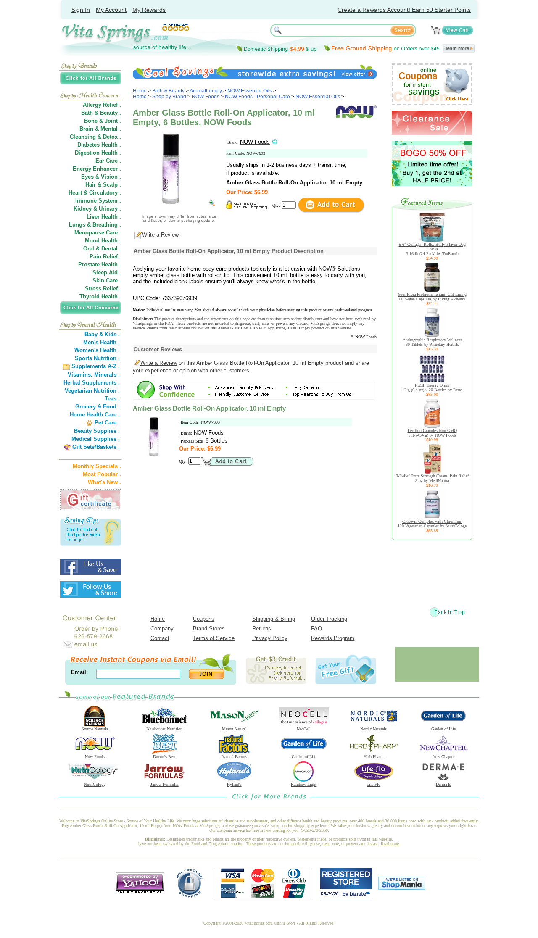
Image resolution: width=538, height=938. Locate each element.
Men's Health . (101, 342)
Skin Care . (106, 280)
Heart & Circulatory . (95, 193)
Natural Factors (234, 756)
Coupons (203, 619)
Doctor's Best (164, 756)
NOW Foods (205, 97)
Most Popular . (102, 474)
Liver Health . (104, 216)
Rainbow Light (303, 784)
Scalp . (112, 185)
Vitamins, (80, 375)
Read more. (390, 843)
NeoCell (304, 729)
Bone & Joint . (102, 121)
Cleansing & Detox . (95, 137)
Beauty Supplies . (97, 431)
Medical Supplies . (95, 439)
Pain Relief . (105, 256)
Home (140, 91)
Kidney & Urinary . (97, 209)
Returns (261, 628)
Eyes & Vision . (101, 177)
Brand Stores (209, 628)
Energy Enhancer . (97, 169)
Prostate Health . (99, 264)
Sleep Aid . (106, 272)
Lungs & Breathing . (95, 224)
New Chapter (443, 756)
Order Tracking (329, 619)
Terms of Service (214, 638)
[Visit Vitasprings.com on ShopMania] (401, 888)
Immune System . (98, 201)
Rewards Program (332, 638)
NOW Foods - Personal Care (257, 97)
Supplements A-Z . (95, 366)
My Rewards (149, 9)
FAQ (316, 628)
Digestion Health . (98, 153)
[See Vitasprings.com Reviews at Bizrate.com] (346, 896)
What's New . (104, 482)
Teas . (112, 398)
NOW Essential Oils (249, 91)
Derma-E (443, 784)
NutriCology (94, 784)
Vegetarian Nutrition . (92, 390)
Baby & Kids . (102, 334)
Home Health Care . (95, 414)
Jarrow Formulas (164, 784)
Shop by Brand (169, 97)
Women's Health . (97, 350)
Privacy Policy (269, 638)
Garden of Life (443, 729)
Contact (159, 638)
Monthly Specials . (97, 466)
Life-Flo (373, 784)
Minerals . (107, 375)
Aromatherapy (206, 91)
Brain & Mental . (100, 129)
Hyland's (234, 784)
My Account (111, 9)
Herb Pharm (374, 756)
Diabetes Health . (99, 145)
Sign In (80, 9)
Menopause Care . (97, 232)
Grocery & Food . (97, 406)
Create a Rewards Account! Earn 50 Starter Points (404, 9)
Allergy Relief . (102, 105)
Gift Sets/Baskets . (96, 447)
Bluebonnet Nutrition (164, 729)
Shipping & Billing (273, 619)
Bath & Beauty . (101, 113)
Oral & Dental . (102, 248)
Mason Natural (234, 729)
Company (162, 628)
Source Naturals (95, 729)
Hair (90, 185)
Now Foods (95, 756)
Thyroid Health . (100, 296)
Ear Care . (108, 161)
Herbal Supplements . (91, 382)
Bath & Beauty (168, 91)
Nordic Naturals (373, 729)
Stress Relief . (103, 288)
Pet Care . (107, 422)
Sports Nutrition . (97, 358)
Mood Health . (103, 240)
